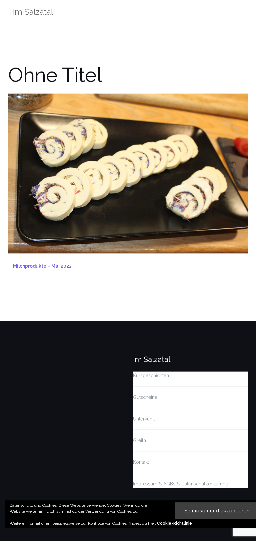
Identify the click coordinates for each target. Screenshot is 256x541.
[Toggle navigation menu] (241, 13)
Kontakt (141, 462)
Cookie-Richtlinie (174, 523)
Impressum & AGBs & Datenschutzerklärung (180, 483)
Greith (139, 440)
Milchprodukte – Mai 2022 (42, 266)
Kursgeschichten (151, 375)
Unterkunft (144, 418)
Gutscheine (145, 397)
